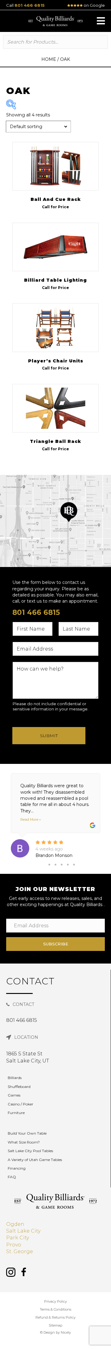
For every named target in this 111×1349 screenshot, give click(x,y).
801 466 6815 (29, 5)
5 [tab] (74, 865)
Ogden (15, 1224)
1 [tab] (49, 865)
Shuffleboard (19, 1086)
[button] (101, 20)
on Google (94, 5)
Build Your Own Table (27, 1133)
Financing (17, 1168)
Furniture (16, 1112)
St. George (19, 1251)
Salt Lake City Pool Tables (30, 1150)
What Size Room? (24, 1142)
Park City (17, 1238)
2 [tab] (55, 865)
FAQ (12, 1177)
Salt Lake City (23, 1231)
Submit (49, 735)
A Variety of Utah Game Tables (35, 1159)
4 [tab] (68, 865)
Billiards (15, 1077)
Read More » (30, 819)
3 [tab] (62, 865)
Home (48, 59)
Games (14, 1095)
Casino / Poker (20, 1104)
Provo (13, 1245)
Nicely (66, 1332)
